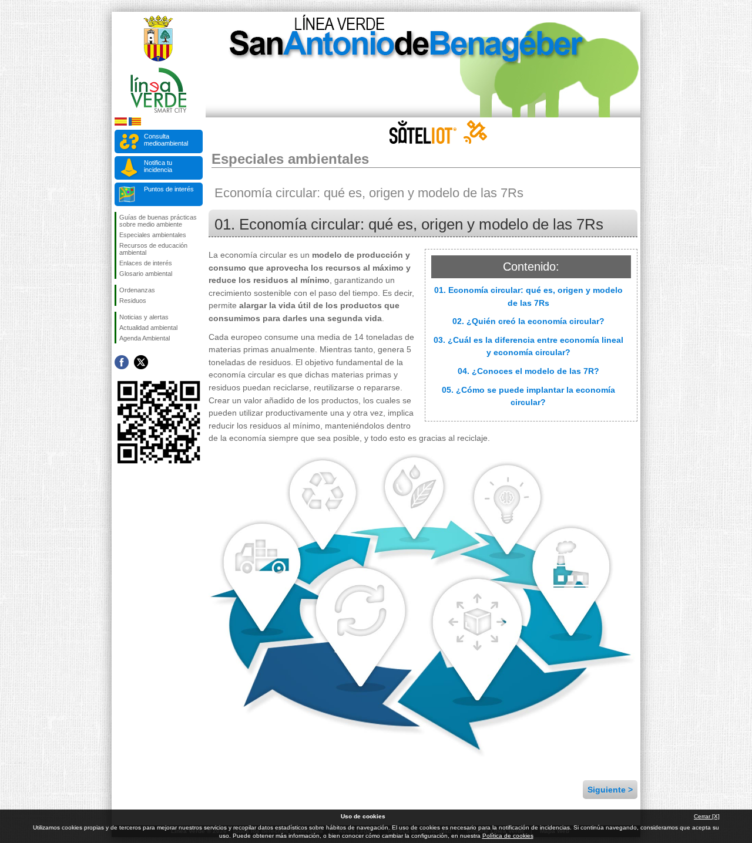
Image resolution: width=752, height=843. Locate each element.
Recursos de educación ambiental (153, 249)
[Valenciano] (135, 123)
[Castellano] (121, 123)
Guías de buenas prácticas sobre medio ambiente (158, 221)
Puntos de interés (169, 189)
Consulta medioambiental (166, 140)
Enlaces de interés (145, 263)
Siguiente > (610, 789)
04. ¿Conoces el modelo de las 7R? (528, 371)
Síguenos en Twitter (141, 362)
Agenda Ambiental (144, 338)
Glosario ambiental (145, 273)
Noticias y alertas (144, 317)
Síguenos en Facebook (122, 362)
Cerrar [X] (707, 816)
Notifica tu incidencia (158, 166)
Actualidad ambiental (148, 327)
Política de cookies (507, 835)
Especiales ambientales (152, 234)
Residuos (132, 300)
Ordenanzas (137, 290)
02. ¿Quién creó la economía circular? (528, 321)
